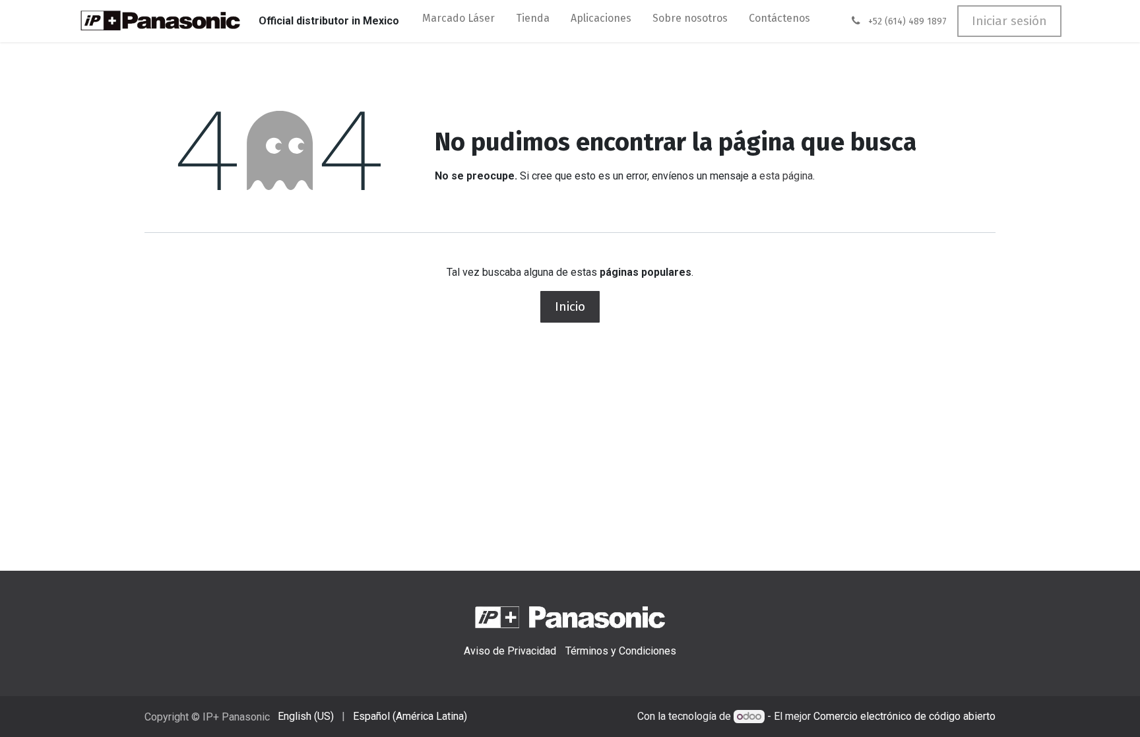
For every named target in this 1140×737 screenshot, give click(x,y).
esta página (786, 176)
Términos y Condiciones (620, 651)
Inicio (570, 306)
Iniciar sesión (1009, 20)
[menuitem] (458, 21)
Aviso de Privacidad (510, 651)
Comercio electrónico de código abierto (904, 716)
